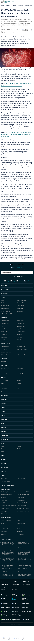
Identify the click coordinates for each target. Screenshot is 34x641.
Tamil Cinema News (21, 357)
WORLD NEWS (5, 297)
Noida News (20, 342)
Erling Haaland (20, 505)
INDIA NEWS (4, 301)
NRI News (3, 542)
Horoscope (3, 369)
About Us (3, 589)
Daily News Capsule (6, 279)
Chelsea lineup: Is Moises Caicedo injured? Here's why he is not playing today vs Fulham (8, 551)
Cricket (14, 5)
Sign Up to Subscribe (17, 283)
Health (2, 393)
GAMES (3, 483)
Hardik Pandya (20, 313)
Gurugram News (21, 333)
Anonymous (16, 32)
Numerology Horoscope (23, 516)
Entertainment (28, 5)
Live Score (3, 310)
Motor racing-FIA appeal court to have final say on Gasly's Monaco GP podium (8, 567)
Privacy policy (4, 592)
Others (2, 459)
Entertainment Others (22, 362)
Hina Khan (3, 505)
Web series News (5, 362)
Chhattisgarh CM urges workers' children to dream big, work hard (24, 567)
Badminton (3, 453)
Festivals (19, 391)
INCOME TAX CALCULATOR (8, 492)
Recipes (19, 393)
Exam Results (4, 381)
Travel (18, 396)
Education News (21, 381)
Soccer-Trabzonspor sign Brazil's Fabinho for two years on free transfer (8, 574)
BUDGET (3, 423)
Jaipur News (20, 336)
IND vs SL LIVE (4, 507)
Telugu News (4, 539)
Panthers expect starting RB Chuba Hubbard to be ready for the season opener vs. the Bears (24, 560)
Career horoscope (21, 513)
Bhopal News (20, 328)
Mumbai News (4, 342)
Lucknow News (21, 339)
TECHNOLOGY (4, 447)
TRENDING (3, 407)
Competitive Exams (5, 378)
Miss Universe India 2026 (23, 502)
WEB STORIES (4, 403)
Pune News (20, 344)
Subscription (4, 594)
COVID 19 (3, 479)
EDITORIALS (4, 439)
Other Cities (20, 347)
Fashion (3, 391)
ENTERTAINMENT (5, 351)
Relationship (4, 396)
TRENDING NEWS (5, 496)
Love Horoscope (5, 516)
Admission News (5, 376)
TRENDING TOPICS (6, 525)
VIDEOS (3, 419)
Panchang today (5, 518)
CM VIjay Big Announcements (8, 499)
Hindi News (20, 539)
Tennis (18, 456)
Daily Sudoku (4, 486)
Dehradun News (21, 331)
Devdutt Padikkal (5, 313)
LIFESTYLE (3, 385)
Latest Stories (6, 547)
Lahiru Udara (20, 318)
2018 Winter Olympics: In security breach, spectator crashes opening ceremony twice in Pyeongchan (17, 134)
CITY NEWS (4, 325)
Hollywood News (21, 354)
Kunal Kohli (3, 510)
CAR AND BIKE (4, 443)
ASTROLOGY (4, 366)
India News (20, 5)
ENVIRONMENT (5, 427)
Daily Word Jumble (5, 488)
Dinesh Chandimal (5, 318)
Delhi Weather (4, 521)
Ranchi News (4, 347)
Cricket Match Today (22, 308)
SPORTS (3, 451)
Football (19, 453)
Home (2, 5)
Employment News (21, 378)
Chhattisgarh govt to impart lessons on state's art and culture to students (24, 574)
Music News (4, 357)
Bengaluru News (5, 328)
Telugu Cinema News (6, 359)
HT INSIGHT (4, 467)
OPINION (3, 435)
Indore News (4, 336)
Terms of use (26, 589)
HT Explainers (20, 542)
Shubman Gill (20, 310)
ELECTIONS (4, 471)
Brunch (19, 388)
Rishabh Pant (20, 316)
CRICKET (3, 305)
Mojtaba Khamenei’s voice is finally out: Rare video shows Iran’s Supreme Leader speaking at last (8, 581)
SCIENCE (3, 431)
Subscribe (29, 2)
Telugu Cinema (20, 533)
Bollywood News (5, 354)
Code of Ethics (26, 594)
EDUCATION (4, 373)
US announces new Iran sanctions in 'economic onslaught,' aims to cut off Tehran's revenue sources (24, 581)
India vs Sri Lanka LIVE (6, 321)
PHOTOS (3, 415)
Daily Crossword (21, 486)
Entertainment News (6, 536)
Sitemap (3, 597)
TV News (19, 359)
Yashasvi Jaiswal (5, 316)
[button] (2, 2)
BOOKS (3, 463)
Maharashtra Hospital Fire (23, 499)
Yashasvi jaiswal (21, 507)
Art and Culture (4, 388)
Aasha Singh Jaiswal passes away (9, 513)
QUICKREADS (4, 475)
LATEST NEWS (4, 293)
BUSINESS (3, 411)
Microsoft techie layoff (6, 502)
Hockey (3, 456)
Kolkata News (4, 339)
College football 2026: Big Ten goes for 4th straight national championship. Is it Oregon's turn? (8, 560)
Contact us (14, 589)
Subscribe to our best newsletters (17, 275)
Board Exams (20, 376)
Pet (1, 399)
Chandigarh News (5, 331)
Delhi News (3, 333)
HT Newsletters (26, 592)
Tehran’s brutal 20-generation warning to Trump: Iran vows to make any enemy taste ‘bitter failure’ (24, 552)
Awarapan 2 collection (22, 510)
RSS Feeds (14, 597)
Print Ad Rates (15, 594)
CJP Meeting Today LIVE (23, 518)
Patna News (4, 344)
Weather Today (15, 592)
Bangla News (20, 536)
